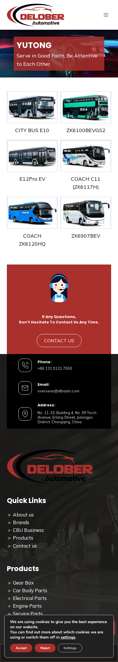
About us (23, 515)
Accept (21, 648)
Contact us (25, 546)
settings (68, 637)
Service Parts (28, 614)
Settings (70, 648)
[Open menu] (106, 15)
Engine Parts (27, 606)
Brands (21, 522)
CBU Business (28, 530)
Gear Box (23, 583)
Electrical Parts (30, 598)
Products (23, 538)
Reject (45, 648)
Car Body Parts (30, 590)
